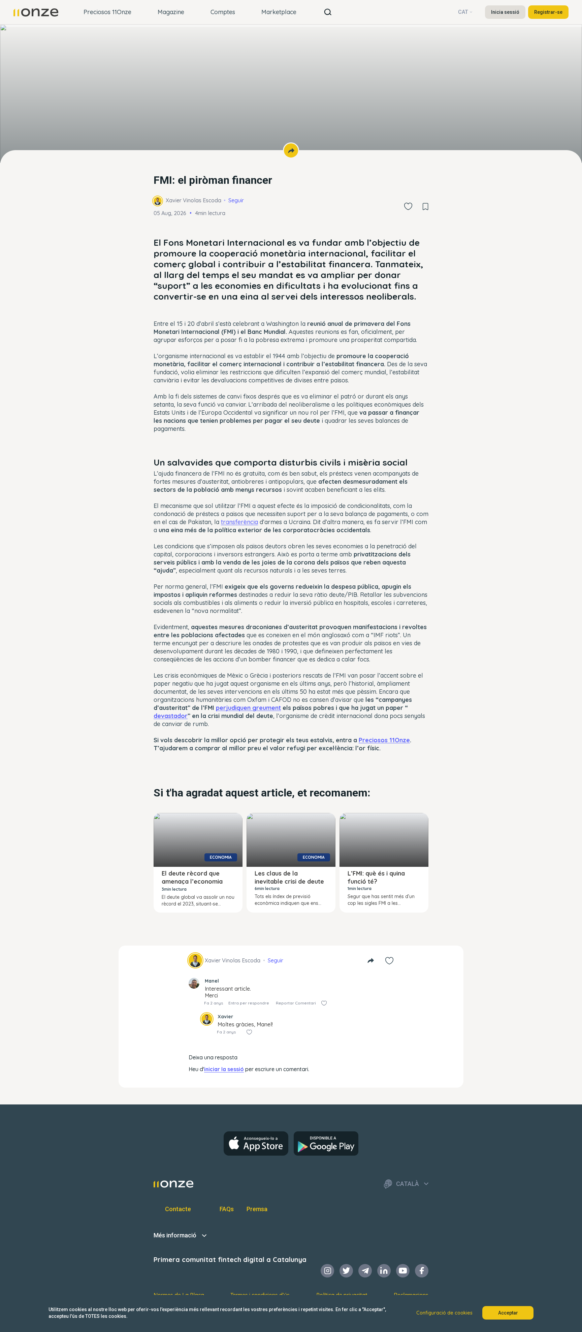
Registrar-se (548, 12)
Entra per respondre (248, 1002)
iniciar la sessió (224, 1069)
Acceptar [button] (508, 1313)
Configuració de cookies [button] (444, 1313)
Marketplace (278, 12)
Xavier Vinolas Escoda (193, 200)
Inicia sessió (505, 12)
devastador (171, 716)
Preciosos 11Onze (107, 12)
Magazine (171, 12)
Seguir (236, 200)
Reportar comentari (296, 1002)
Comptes (223, 12)
